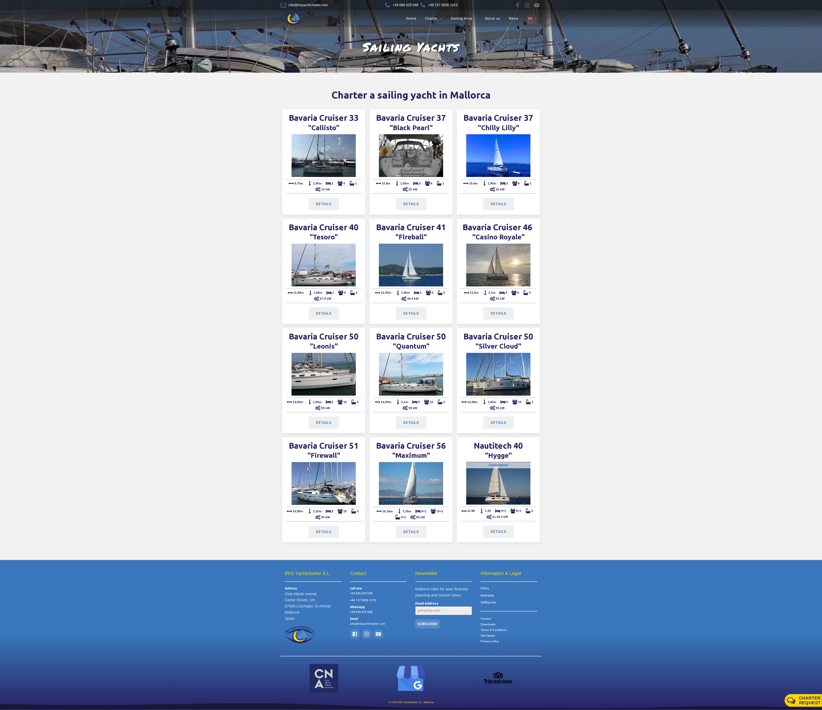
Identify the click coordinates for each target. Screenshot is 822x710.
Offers (485, 588)
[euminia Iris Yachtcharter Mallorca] (411, 678)
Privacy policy (490, 641)
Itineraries (487, 595)
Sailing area (488, 602)
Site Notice (488, 635)
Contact (486, 618)
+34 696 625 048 (361, 593)
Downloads (488, 624)
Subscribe (427, 624)
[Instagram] (527, 5)
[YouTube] (537, 5)
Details (324, 204)
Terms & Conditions (494, 630)
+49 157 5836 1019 (363, 600)
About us (492, 18)
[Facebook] (517, 5)
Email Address (428, 603)
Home (411, 18)
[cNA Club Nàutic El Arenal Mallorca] (324, 678)
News (514, 18)
